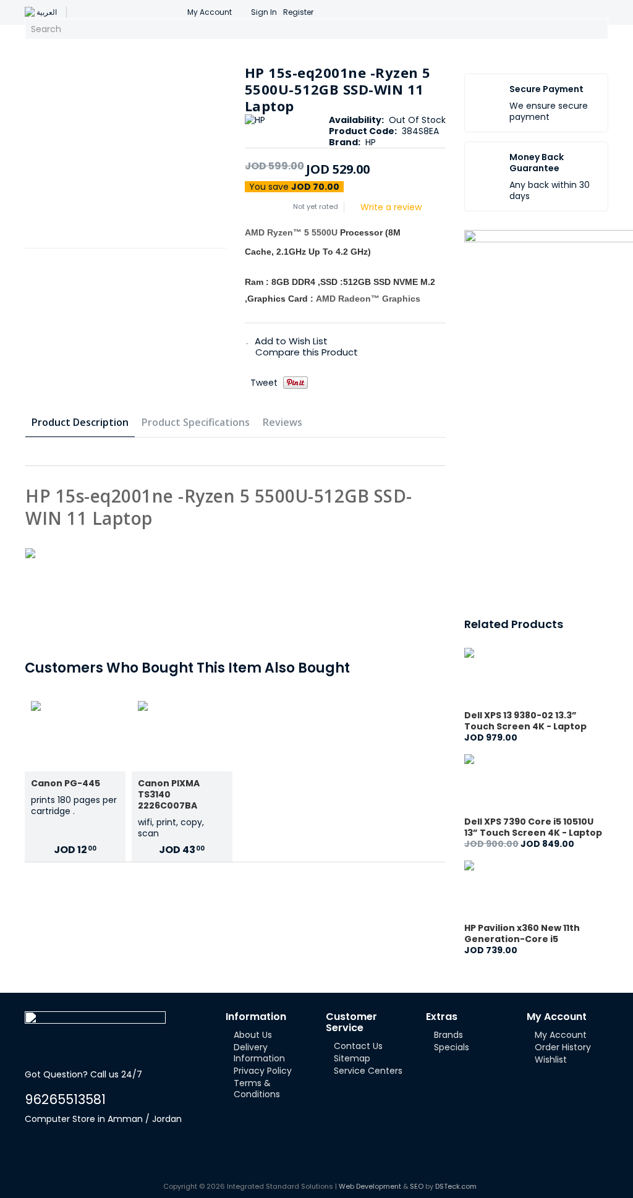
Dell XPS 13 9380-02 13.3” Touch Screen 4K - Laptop (525, 721)
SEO (416, 1186)
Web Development (370, 1186)
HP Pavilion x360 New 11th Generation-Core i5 (522, 933)
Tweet (264, 382)
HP (370, 142)
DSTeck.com (456, 1186)
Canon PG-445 (65, 783)
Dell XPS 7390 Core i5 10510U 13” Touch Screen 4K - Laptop (533, 827)
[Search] (597, 29)
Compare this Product (306, 352)
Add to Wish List (291, 341)
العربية (46, 12)
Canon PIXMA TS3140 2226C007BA (169, 794)
